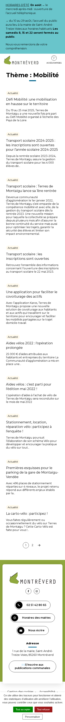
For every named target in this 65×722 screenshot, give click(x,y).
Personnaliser (32, 716)
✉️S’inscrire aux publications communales (32, 666)
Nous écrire (36, 630)
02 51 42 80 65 (36, 605)
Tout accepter (23, 709)
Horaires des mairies (36, 617)
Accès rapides (54, 63)
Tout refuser (43, 709)
